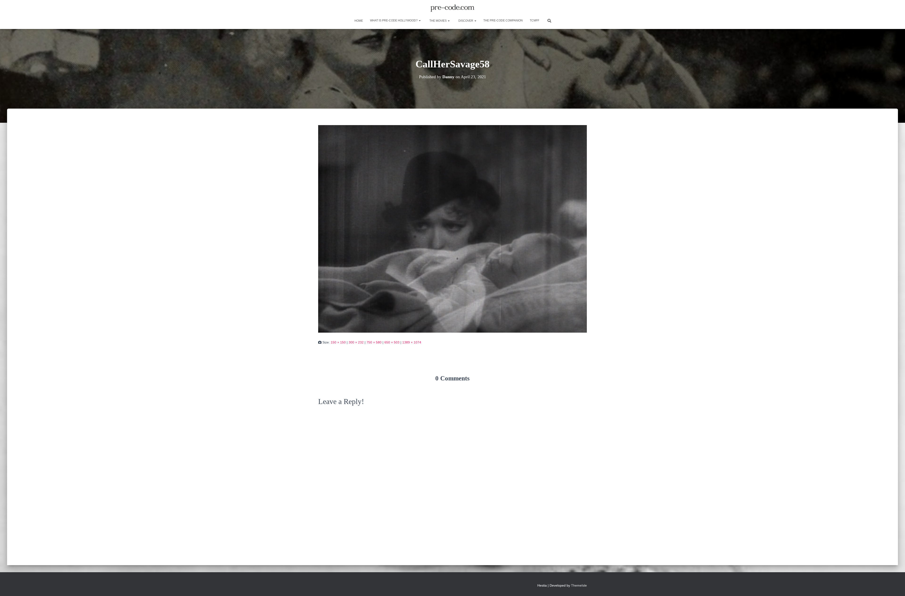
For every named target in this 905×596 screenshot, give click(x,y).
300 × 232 (356, 342)
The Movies (438, 20)
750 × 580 (374, 342)
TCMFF (534, 20)
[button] (419, 20)
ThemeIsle (579, 585)
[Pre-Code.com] (452, 8)
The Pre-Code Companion (503, 20)
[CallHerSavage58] (452, 228)
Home (358, 20)
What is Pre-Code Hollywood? (394, 20)
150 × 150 (338, 342)
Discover (466, 20)
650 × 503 (391, 342)
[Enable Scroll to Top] (896, 586)
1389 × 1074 (411, 342)
